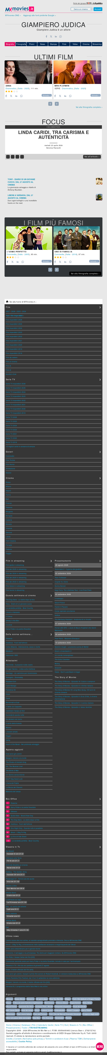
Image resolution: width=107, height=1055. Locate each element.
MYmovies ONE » (13, 15)
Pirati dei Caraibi (79, 1006)
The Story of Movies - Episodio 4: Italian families (73, 707)
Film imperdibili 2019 (14, 349)
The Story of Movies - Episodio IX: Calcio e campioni (75, 681)
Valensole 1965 (12, 655)
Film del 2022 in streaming (16, 582)
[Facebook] (46, 36)
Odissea (14, 811)
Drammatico (11, 88)
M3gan (67, 999)
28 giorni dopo (42, 999)
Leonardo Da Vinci (26, 1006)
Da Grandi (10, 851)
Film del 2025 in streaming (16, 569)
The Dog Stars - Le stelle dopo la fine (20, 599)
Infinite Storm (11, 892)
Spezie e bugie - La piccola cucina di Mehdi (72, 647)
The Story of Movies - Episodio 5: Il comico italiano (74, 703)
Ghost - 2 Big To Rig (18, 832)
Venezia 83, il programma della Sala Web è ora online (26, 986)
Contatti (17, 1038)
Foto (64, 44)
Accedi (98, 9)
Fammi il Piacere (61, 607)
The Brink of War (12, 770)
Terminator (59, 1018)
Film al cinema (11, 361)
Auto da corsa (27, 1010)
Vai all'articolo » (92, 156)
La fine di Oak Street (18, 836)
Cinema (86, 44)
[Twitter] (51, 36)
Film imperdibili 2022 (14, 336)
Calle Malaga (11, 686)
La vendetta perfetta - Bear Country (19, 608)
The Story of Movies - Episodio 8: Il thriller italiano (74, 686)
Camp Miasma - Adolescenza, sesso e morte (23, 647)
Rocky (68, 1018)
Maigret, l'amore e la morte (16, 758)
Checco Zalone (62, 1003)
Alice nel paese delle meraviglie (18, 1018)
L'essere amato (12, 732)
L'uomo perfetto (16, 251)
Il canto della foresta (14, 723)
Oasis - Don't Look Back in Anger (67, 672)
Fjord (8, 698)
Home (8, 1025)
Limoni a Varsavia (13, 612)
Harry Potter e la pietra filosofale (18, 629)
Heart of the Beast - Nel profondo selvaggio (22, 744)
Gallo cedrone (11, 913)
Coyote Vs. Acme (61, 582)
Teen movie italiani (24, 1014)
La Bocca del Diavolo (14, 787)
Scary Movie (20, 999)
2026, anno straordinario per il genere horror (23, 949)
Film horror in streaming (15, 590)
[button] (99, 1046)
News (42, 44)
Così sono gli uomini (14, 754)
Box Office (87, 1025)
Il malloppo (59, 598)
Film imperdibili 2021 (14, 341)
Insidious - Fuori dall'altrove (16, 642)
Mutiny (57, 663)
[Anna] (28, 72)
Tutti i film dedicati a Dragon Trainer (86, 999)
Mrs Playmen (62, 85)
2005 (27, 254)
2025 (26, 88)
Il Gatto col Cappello (14, 706)
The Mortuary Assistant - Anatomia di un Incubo (73, 619)
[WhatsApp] (60, 36)
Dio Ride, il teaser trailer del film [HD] (20, 957)
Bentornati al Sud (12, 702)
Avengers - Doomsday (14, 677)
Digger (8, 736)
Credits (9, 1038)
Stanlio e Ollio (11, 886)
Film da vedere (11, 357)
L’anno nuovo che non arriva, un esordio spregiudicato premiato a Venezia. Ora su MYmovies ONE (44, 940)
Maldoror (9, 651)
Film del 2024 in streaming (16, 573)
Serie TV (59, 1025)
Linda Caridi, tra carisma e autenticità (53, 134)
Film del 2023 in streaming (16, 577)
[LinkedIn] (55, 36)
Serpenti (58, 668)
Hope (8, 694)
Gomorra (30, 999)
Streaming (97, 44)
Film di (8, 366)
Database (26, 1025)
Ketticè (57, 615)
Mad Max (36, 1018)
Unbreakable (59, 1010)
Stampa (53, 44)
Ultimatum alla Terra (13, 858)
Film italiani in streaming (15, 586)
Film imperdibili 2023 (14, 332)
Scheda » (47, 95)
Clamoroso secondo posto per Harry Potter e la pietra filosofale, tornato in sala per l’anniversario (43, 961)
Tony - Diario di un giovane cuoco (19, 604)
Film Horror (10, 464)
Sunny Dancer (60, 586)
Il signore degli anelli (91, 1014)
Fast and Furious (40, 1014)
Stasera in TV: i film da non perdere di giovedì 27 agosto (27, 965)
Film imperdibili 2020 (14, 345)
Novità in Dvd (11, 374)
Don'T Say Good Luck (14, 779)
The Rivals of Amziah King (16, 762)
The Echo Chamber (62, 659)
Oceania (9, 638)
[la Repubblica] (97, 3)
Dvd (66, 1025)
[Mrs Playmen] (77, 72)
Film (34, 1025)
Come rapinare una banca (65, 611)
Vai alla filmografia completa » (89, 107)
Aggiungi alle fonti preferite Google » (39, 15)
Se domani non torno (14, 719)
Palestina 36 (11, 690)
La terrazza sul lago (13, 899)
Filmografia (21, 44)
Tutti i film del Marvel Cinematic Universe (64, 1014)
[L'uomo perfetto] (29, 238)
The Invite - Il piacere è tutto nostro (19, 665)
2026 (13, 311)
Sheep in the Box (12, 620)
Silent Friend (60, 602)
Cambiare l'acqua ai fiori (15, 711)
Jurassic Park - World (44, 1006)
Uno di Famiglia (63, 251)
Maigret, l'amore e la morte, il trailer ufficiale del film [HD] (28, 982)
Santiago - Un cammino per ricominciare (21, 673)
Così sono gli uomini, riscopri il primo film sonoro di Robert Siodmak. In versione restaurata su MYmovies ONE (48, 974)
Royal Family (11, 1006)
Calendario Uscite (45, 1025)
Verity (8, 740)
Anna (8, 85)
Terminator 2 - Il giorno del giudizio (68, 569)
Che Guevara (48, 1018)
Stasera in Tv (75, 1025)
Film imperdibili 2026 (14, 320)
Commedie (10, 456)
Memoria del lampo (13, 791)
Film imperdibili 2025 (14, 324)
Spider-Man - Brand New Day (22, 815)
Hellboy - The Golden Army (16, 872)
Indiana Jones (47, 1010)
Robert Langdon (73, 1010)
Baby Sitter (87, 1003)
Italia (20, 88)
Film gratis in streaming (15, 565)
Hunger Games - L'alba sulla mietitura (20, 669)
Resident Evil (11, 681)
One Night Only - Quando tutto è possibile (27, 828)
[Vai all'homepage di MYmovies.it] (20, 11)
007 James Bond (13, 1010)
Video (75, 44)
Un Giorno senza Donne (15, 775)
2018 (74, 254)
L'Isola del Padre (12, 783)
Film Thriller (10, 460)
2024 (24, 311)
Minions (9, 999)
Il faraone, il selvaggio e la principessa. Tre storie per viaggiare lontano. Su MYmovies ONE (41, 953)
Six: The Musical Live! (14, 766)
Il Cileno (9, 616)
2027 (8, 311)
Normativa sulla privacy (33, 1038)
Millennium (10, 1014)
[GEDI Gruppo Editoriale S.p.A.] (89, 3)
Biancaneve (49, 1003)
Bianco (8, 727)
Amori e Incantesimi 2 (63, 651)
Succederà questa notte (15, 715)
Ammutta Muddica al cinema (17, 865)
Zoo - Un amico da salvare (16, 906)
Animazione (10, 468)
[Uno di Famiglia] (77, 238)
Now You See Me (56, 999)
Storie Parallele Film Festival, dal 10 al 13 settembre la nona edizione (33, 978)
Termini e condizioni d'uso (57, 1038)
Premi (31, 44)
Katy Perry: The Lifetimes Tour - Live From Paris (73, 590)
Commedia (11, 254)
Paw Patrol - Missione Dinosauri (67, 638)
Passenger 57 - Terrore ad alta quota (20, 879)
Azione (8, 473)
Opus (9, 1003)
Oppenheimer (75, 1003)
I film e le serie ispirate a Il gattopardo (27, 1003)
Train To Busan (60, 577)
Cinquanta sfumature (63, 1006)
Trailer (24, 1027)
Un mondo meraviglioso (64, 655)
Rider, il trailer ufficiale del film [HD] (19, 969)
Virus (37, 1010)
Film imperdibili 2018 (14, 353)
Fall (7, 927)
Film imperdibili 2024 (14, 328)
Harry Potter (86, 1010)
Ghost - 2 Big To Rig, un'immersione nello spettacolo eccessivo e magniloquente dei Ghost (41, 944)
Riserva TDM (76, 1038)
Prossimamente (13, 1027)
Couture (9, 625)
